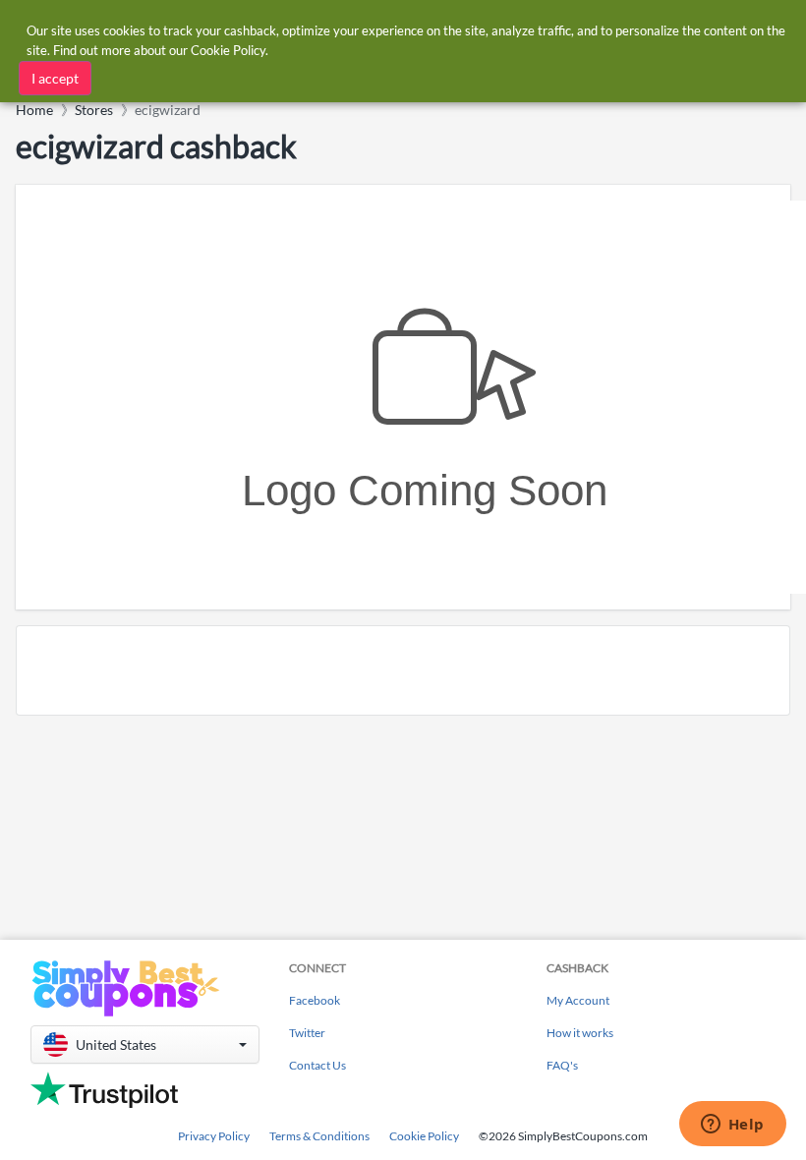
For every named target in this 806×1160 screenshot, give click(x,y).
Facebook (314, 1000)
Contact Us (317, 1065)
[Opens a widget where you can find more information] (732, 1125)
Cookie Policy (424, 1136)
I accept (55, 78)
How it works (580, 1032)
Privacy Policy (214, 1136)
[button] (144, 1044)
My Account (578, 1000)
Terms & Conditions (319, 1136)
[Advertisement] (403, 670)
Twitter (307, 1032)
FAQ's (562, 1065)
